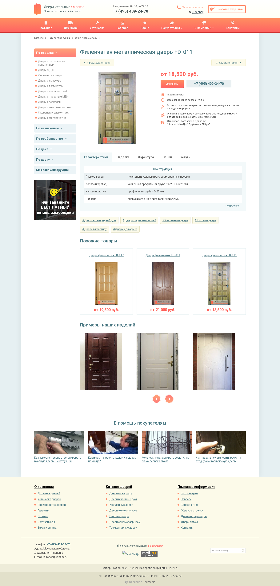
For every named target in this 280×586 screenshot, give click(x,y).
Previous (156, 399)
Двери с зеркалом (49, 101)
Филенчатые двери (50, 75)
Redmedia (149, 582)
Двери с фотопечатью (52, 117)
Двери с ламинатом (50, 85)
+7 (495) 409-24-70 (130, 11)
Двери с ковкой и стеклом (54, 107)
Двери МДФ (46, 69)
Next (169, 399)
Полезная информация (196, 486)
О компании (44, 486)
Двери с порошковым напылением (51, 63)
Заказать (172, 83)
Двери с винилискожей (52, 91)
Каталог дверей (119, 486)
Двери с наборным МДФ (53, 96)
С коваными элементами (54, 112)
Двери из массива (49, 80)
